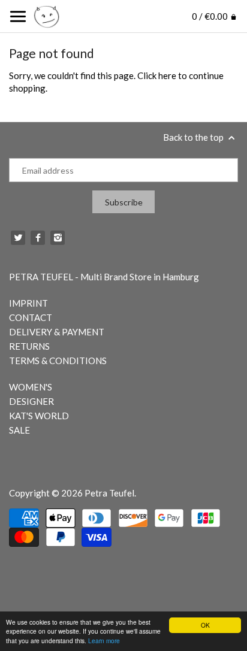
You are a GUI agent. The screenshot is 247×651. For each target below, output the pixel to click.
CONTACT (30, 317)
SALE (19, 430)
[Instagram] (57, 238)
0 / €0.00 (211, 16)
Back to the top (194, 137)
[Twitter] (18, 238)
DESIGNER (31, 401)
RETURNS (29, 346)
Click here (156, 75)
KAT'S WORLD (39, 415)
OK (205, 624)
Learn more (104, 640)
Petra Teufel (109, 493)
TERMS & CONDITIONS (58, 360)
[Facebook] (38, 238)
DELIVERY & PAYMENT (56, 331)
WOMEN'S (30, 386)
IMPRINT (28, 303)
